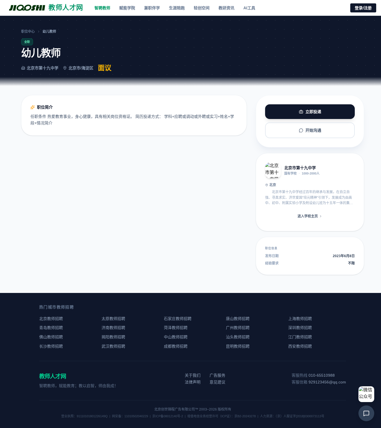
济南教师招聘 (113, 327)
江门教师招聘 (300, 337)
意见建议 (217, 382)
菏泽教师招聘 (176, 327)
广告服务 (217, 375)
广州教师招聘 (238, 327)
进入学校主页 (308, 216)
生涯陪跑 (177, 8)
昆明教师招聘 (238, 346)
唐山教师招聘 (238, 318)
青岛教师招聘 (51, 327)
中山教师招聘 (176, 337)
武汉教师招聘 (113, 346)
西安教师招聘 (300, 346)
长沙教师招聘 (51, 346)
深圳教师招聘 (300, 327)
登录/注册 (363, 8)
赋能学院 (127, 8)
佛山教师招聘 (51, 337)
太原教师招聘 (113, 318)
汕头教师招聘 (238, 337)
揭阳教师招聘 (113, 337)
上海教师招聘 (300, 318)
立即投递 (313, 111)
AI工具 (249, 8)
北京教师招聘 (51, 318)
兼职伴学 (152, 8)
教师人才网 (52, 376)
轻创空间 (202, 8)
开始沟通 (313, 130)
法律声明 (193, 382)
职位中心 (28, 32)
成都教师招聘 (176, 346)
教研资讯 (226, 8)
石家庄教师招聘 (177, 318)
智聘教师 (102, 8)
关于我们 (193, 375)
